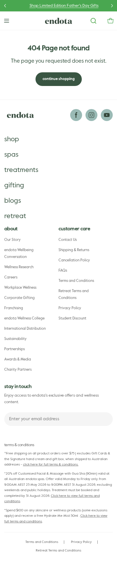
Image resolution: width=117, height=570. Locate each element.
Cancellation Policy (74, 260)
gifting (14, 185)
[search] (93, 20)
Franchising (13, 308)
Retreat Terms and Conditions (73, 294)
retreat (15, 216)
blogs (12, 200)
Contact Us (67, 240)
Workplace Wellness (20, 288)
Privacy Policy (69, 308)
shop (11, 139)
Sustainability (15, 339)
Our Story (12, 240)
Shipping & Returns (73, 250)
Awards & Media (17, 359)
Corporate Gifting (19, 298)
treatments (21, 170)
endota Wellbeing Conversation (19, 253)
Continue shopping (59, 79)
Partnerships (14, 349)
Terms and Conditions (76, 281)
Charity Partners (18, 370)
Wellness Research (19, 267)
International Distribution (25, 329)
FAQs (62, 270)
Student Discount (72, 318)
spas (11, 154)
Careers (10, 277)
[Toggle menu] (6, 20)
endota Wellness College (24, 318)
